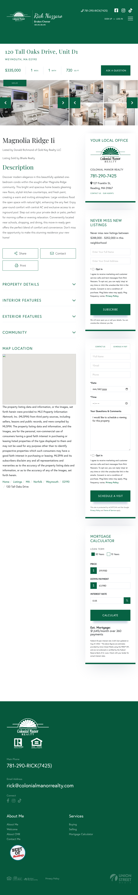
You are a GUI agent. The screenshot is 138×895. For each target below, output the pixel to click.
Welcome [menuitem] (12, 829)
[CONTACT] (115, 70)
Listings (17, 482)
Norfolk (37, 482)
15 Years (115, 554)
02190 (66, 482)
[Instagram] (13, 800)
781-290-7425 (103, 176)
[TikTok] (19, 800)
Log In (119, 19)
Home (6, 482)
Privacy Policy (112, 296)
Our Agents (108, 193)
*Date (93, 382)
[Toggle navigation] (130, 18)
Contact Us (95, 193)
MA (28, 482)
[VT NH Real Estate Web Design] (120, 878)
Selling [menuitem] (73, 829)
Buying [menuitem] (73, 824)
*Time (93, 397)
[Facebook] (8, 800)
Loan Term (97, 548)
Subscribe (110, 309)
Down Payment (99, 578)
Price (93, 563)
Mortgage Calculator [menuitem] (81, 834)
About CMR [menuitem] (13, 834)
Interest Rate (98, 593)
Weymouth (52, 482)
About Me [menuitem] (12, 824)
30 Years (99, 554)
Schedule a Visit (120, 347)
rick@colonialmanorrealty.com (40, 785)
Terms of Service (110, 510)
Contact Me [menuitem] (13, 839)
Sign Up (108, 19)
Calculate (110, 615)
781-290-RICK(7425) (96, 10)
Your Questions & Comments (105, 411)
